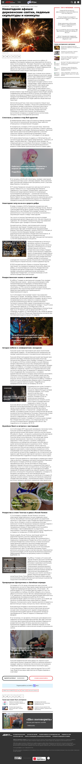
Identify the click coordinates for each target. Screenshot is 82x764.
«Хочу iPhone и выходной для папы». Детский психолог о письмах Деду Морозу (30, 336)
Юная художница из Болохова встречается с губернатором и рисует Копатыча (67, 25)
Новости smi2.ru (7, 729)
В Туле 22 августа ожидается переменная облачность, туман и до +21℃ (67, 18)
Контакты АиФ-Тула (18, 736)
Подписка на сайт (66, 734)
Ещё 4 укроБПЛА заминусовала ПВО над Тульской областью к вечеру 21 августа (67, 31)
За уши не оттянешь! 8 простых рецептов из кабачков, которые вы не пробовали (70, 47)
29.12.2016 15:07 (5, 6)
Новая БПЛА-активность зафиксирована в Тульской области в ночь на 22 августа (67, 12)
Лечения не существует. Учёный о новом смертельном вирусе (69, 52)
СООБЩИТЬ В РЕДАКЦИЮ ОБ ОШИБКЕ (61, 736)
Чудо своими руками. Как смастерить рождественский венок (28, 649)
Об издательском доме (19, 734)
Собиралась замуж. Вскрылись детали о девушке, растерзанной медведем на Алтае (69, 69)
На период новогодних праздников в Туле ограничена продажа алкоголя (42, 703)
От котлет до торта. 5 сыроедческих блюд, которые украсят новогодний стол (30, 501)
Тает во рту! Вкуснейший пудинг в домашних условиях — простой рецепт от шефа (69, 58)
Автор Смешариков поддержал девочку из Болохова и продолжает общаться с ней (67, 38)
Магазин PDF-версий (32, 734)
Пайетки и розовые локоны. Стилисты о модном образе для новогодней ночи (29, 167)
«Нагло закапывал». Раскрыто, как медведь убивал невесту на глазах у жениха (70, 74)
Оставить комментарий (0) (41, 678)
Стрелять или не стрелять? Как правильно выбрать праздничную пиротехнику (42, 708)
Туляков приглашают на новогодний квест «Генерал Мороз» (16, 708)
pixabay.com (5, 52)
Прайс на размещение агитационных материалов (38, 736)
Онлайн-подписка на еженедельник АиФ (49, 734)
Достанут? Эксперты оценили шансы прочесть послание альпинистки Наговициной (70, 63)
